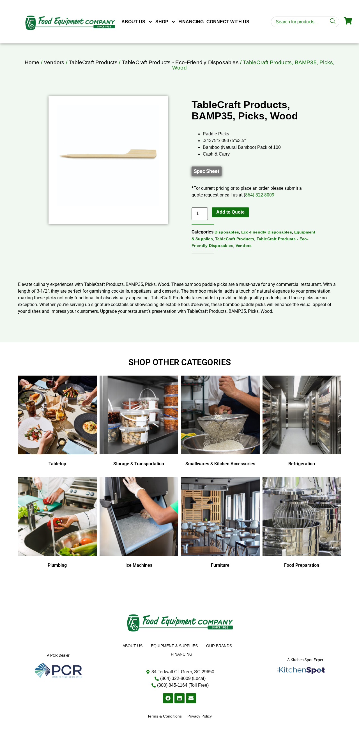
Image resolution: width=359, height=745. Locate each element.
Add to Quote (230, 212)
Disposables (227, 232)
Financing (191, 21)
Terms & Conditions (164, 716)
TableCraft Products (93, 62)
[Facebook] (168, 698)
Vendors (54, 62)
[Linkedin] (179, 698)
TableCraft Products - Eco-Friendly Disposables (180, 62)
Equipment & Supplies (174, 646)
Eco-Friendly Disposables (266, 232)
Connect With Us (227, 21)
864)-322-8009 (259, 195)
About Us (133, 21)
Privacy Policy (199, 716)
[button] (207, 171)
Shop (161, 21)
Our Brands (219, 646)
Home (32, 62)
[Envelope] (191, 698)
